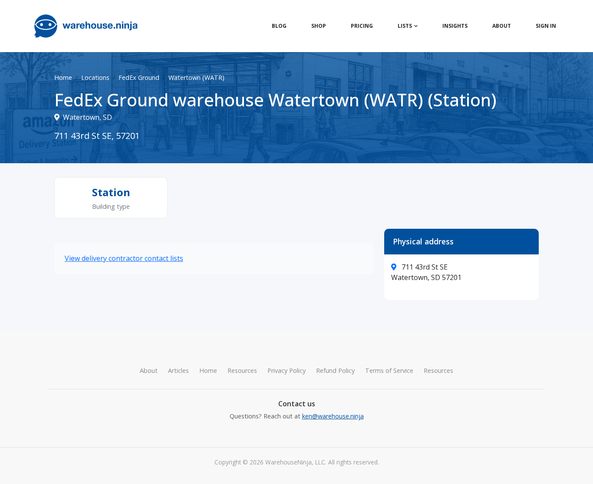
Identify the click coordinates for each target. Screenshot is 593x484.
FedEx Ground (139, 77)
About (501, 26)
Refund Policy (335, 370)
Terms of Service (389, 370)
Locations (95, 77)
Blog (279, 26)
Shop (318, 26)
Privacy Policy (286, 370)
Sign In (546, 26)
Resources (242, 370)
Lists (405, 26)
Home (63, 77)
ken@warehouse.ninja (333, 416)
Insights (455, 26)
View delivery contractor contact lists (124, 258)
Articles (178, 370)
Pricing (362, 26)
